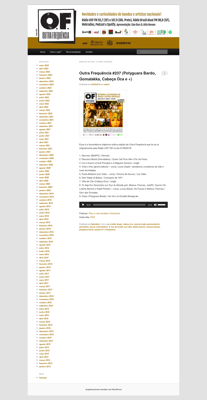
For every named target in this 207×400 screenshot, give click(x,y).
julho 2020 (44, 171)
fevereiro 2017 (45, 289)
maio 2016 (44, 315)
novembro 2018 (46, 235)
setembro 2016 (46, 305)
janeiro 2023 (45, 78)
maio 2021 (44, 139)
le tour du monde (116, 226)
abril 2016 (43, 318)
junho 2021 (44, 135)
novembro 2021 (46, 119)
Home (42, 51)
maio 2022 (44, 103)
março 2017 (44, 286)
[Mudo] (155, 204)
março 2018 (44, 260)
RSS (92, 217)
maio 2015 (44, 353)
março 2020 (44, 183)
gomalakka (84, 226)
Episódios (95, 224)
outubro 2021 (45, 123)
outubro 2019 (45, 199)
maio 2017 (44, 279)
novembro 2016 (46, 299)
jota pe (92, 226)
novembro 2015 (46, 334)
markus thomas (153, 226)
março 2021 (44, 145)
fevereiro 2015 (45, 363)
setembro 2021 (46, 126)
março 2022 (44, 110)
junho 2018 (44, 251)
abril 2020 (43, 180)
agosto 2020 (44, 167)
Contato (89, 51)
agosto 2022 (44, 94)
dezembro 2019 (46, 193)
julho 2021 (44, 132)
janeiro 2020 (45, 190)
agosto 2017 (44, 270)
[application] (123, 205)
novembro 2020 (46, 158)
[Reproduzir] (83, 204)
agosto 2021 (44, 129)
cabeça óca (128, 224)
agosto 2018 (44, 244)
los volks (128, 226)
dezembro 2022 (46, 81)
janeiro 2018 (45, 267)
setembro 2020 (46, 164)
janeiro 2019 (45, 228)
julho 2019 (44, 209)
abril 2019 (43, 219)
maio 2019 (44, 215)
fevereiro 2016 (45, 324)
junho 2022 (44, 100)
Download (115, 213)
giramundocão (153, 224)
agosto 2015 (44, 344)
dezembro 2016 (46, 296)
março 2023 (44, 71)
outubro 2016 (45, 302)
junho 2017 (44, 276)
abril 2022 (43, 106)
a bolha (113, 224)
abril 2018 (43, 257)
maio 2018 (44, 254)
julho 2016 (44, 308)
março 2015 (44, 360)
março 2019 (44, 222)
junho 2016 (44, 312)
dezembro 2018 (46, 231)
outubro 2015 (45, 337)
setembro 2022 (46, 90)
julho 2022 (44, 97)
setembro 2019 (46, 203)
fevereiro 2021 (45, 148)
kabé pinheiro (102, 226)
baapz (119, 224)
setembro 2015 (46, 340)
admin (106, 84)
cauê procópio (140, 224)
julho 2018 (44, 247)
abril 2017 (43, 283)
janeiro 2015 (45, 366)
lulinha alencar (139, 226)
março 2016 (44, 321)
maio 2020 (44, 177)
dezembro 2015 (46, 331)
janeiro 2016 (45, 328)
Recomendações (73, 51)
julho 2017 (44, 273)
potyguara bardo (86, 229)
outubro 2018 (45, 238)
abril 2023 (43, 68)
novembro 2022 (46, 84)
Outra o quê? (55, 51)
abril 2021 (43, 142)
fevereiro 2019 (45, 225)
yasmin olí (98, 229)
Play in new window (98, 213)
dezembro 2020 (46, 155)
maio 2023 (44, 65)
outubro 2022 (45, 87)
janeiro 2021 (45, 151)
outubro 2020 (45, 161)
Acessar (43, 377)
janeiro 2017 (45, 292)
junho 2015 (44, 350)
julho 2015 (44, 347)
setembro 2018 (46, 241)
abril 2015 (43, 356)
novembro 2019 (46, 196)
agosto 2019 (44, 206)
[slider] (162, 204)
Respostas (110, 229)
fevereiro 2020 (45, 187)
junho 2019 (44, 212)
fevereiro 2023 (45, 74)
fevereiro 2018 (45, 263)
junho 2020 (44, 174)
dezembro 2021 (46, 116)
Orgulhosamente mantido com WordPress (103, 389)
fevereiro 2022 (45, 113)
